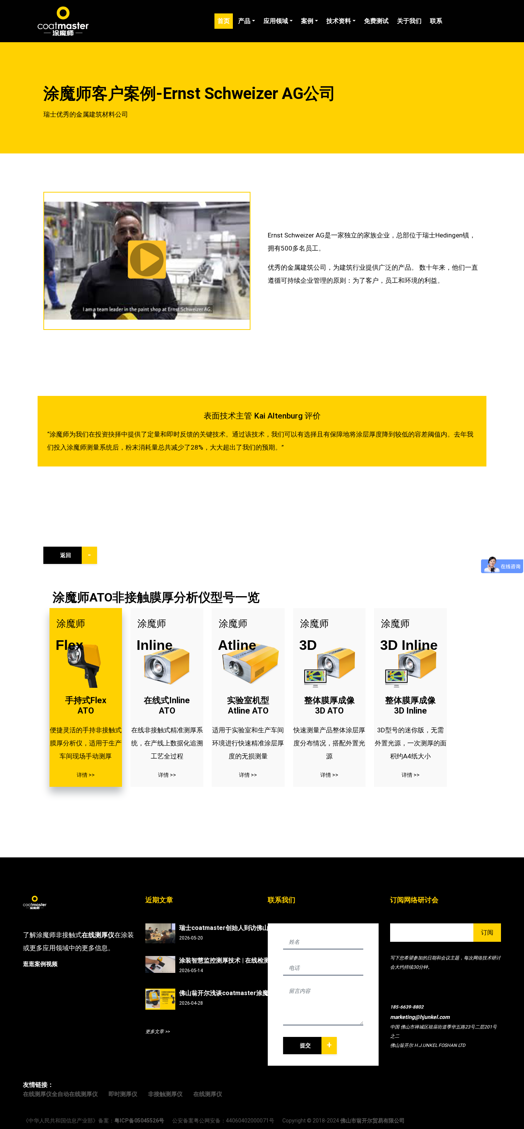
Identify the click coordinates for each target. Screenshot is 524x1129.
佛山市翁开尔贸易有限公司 (372, 1120)
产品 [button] (244, 21)
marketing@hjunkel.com (420, 1017)
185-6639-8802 (406, 1007)
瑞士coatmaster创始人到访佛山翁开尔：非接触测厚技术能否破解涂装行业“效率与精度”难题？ (229, 927)
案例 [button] (307, 21)
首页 (225, 21)
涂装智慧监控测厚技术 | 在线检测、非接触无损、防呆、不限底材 (229, 960)
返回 (75, 554)
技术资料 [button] (338, 21)
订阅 (487, 932)
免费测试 (376, 21)
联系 (436, 21)
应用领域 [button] (276, 21)
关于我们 (409, 21)
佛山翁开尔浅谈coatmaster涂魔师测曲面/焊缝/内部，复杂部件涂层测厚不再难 (229, 993)
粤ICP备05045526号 (139, 1120)
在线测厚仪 (98, 935)
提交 (316, 1045)
